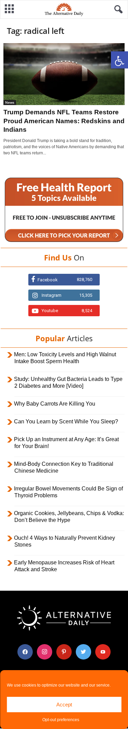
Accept (64, 704)
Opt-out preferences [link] (60, 719)
